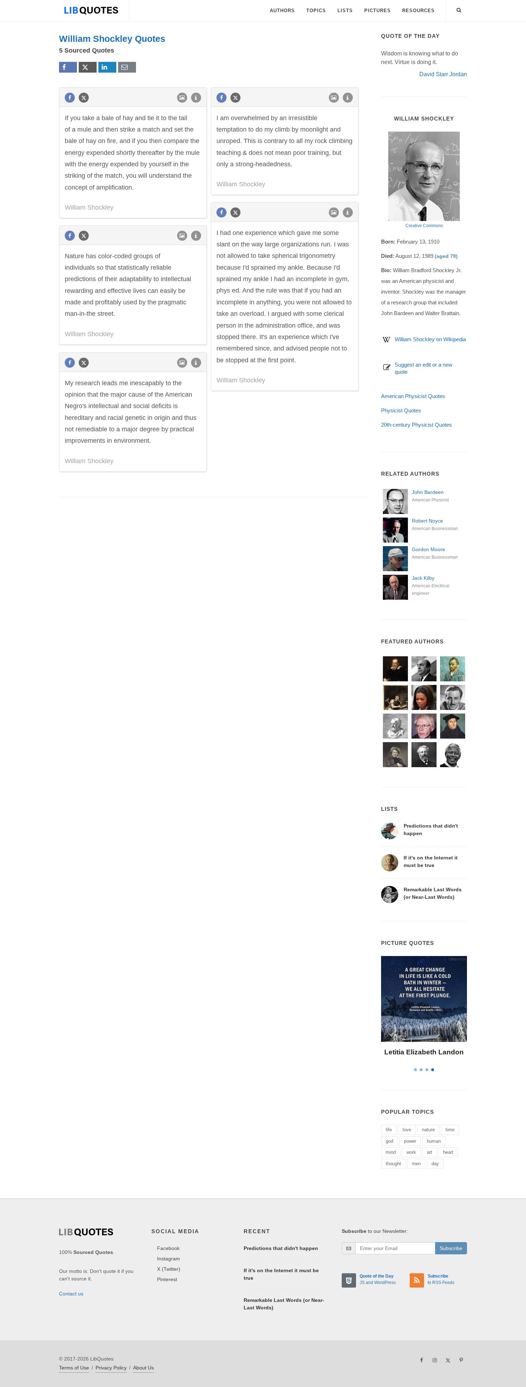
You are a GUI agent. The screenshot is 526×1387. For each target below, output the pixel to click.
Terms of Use (74, 1368)
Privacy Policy (111, 1368)
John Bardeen (428, 492)
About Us (143, 1368)
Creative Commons (424, 225)
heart (448, 1152)
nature (428, 1129)
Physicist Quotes (401, 410)
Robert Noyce (427, 521)
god (389, 1141)
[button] (459, 8)
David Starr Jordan (443, 74)
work (411, 1152)
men (416, 1163)
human (434, 1141)
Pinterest (167, 1279)
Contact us (71, 1294)
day (435, 1163)
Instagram (168, 1258)
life (389, 1129)
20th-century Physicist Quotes (416, 425)
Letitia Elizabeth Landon (424, 1052)
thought (393, 1163)
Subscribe (451, 1248)
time (449, 1129)
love (407, 1129)
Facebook (168, 1248)
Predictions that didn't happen (281, 1248)
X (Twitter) (168, 1269)
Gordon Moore (428, 549)
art (429, 1152)
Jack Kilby (423, 578)
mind (391, 1152)
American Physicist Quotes (413, 396)
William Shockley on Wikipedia (430, 339)
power (410, 1141)
